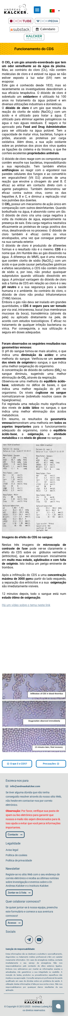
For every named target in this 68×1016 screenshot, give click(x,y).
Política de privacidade (19, 860)
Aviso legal (12, 849)
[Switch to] (55, 10)
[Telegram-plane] (29, 939)
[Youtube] (39, 939)
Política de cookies (16, 855)
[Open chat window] (58, 1006)
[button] (37, 9)
